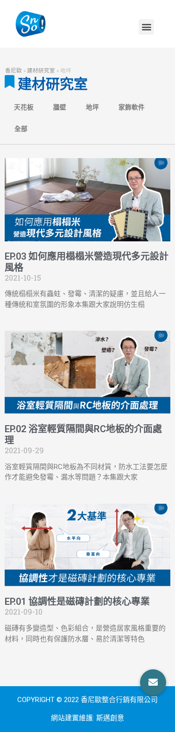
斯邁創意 (110, 718)
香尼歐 (13, 70)
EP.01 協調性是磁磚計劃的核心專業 (77, 601)
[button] (146, 27)
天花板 (24, 107)
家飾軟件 (132, 107)
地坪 (92, 107)
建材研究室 (41, 70)
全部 (21, 128)
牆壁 (59, 107)
